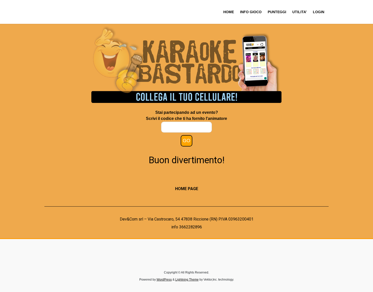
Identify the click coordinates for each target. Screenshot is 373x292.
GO (186, 140)
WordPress (164, 279)
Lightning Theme (187, 279)
